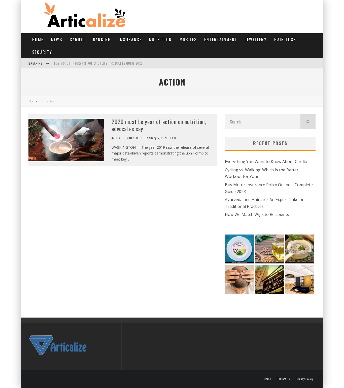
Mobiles (188, 39)
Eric (117, 138)
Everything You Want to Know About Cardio (266, 161)
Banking (102, 39)
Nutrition (160, 39)
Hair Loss (285, 39)
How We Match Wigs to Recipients (257, 214)
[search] (308, 121)
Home (38, 39)
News (56, 39)
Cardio (77, 39)
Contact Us (283, 378)
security (42, 52)
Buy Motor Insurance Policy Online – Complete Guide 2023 (98, 63)
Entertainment (220, 39)
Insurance (130, 39)
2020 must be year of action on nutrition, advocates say (159, 125)
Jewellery (256, 39)
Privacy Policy (304, 378)
